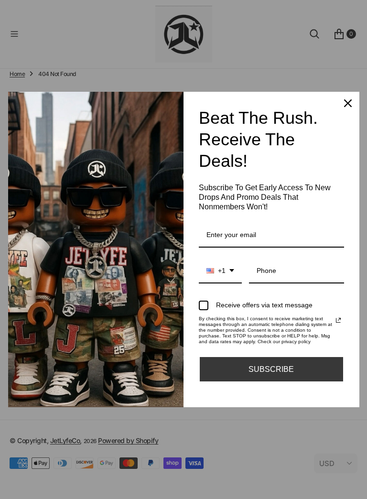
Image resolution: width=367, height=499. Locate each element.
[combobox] (220, 271)
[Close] (347, 103)
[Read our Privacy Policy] (338, 320)
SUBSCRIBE (271, 369)
